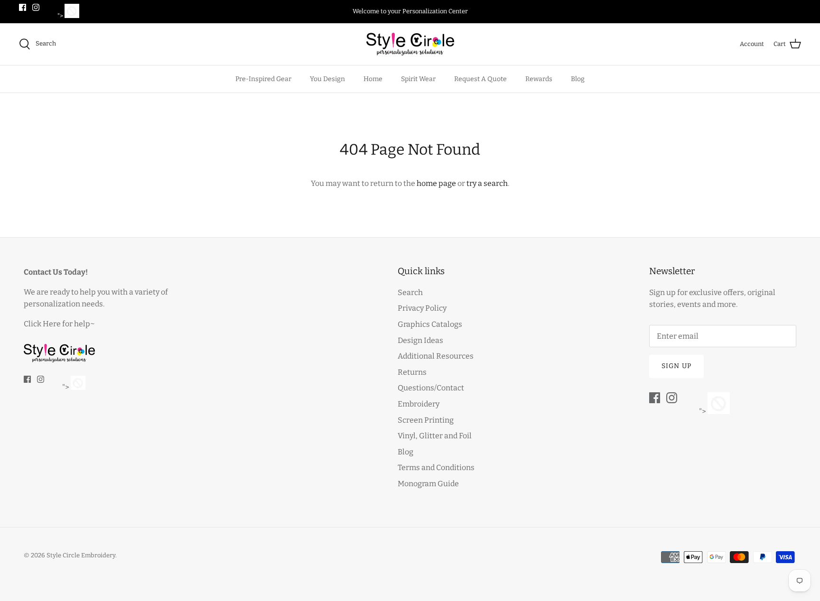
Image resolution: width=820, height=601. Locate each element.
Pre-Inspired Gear (263, 79)
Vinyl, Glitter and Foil (435, 435)
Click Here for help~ (59, 323)
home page (436, 183)
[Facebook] (22, 7)
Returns (412, 372)
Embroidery (418, 403)
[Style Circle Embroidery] (410, 44)
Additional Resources (436, 356)
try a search (487, 183)
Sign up (676, 366)
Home (372, 79)
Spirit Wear (418, 79)
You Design (327, 79)
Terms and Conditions (436, 467)
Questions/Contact (431, 387)
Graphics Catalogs (430, 324)
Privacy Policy (422, 308)
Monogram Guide (428, 483)
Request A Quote (480, 79)
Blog (578, 79)
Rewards (538, 79)
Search (410, 292)
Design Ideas (420, 340)
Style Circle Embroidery (81, 555)
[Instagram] (35, 7)
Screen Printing (426, 420)
